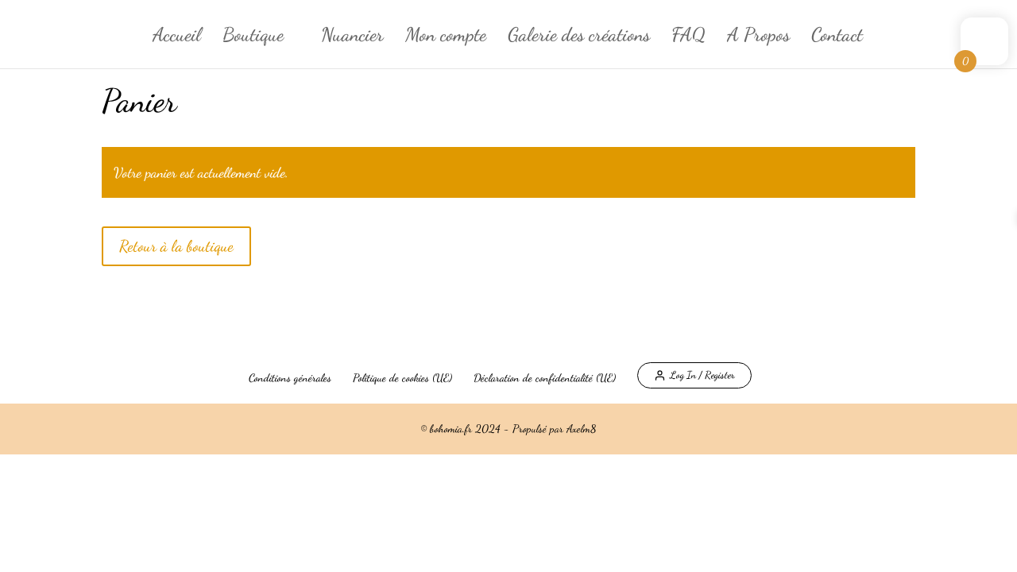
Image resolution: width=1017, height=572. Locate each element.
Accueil (177, 37)
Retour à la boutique (176, 246)
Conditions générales (290, 378)
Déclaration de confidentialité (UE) (545, 378)
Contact (837, 37)
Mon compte (445, 37)
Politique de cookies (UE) (402, 378)
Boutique (253, 37)
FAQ (688, 37)
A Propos (758, 37)
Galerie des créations (579, 37)
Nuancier (352, 37)
